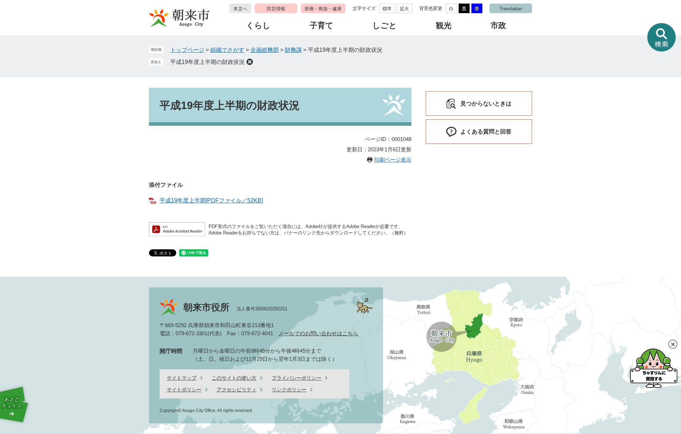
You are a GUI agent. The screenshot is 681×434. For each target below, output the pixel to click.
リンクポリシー (289, 389)
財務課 (293, 50)
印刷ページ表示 (392, 159)
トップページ (187, 50)
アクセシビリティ (236, 389)
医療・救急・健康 (323, 8)
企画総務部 (264, 50)
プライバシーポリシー (296, 378)
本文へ (240, 8)
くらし (258, 25)
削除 (250, 62)
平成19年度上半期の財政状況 (207, 62)
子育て (321, 25)
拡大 (404, 8)
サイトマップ (181, 378)
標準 (387, 8)
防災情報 (276, 8)
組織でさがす (227, 50)
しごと (384, 25)
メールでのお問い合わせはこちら (318, 333)
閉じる (672, 344)
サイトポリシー (184, 389)
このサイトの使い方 (234, 378)
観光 (444, 25)
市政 (498, 25)
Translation (510, 8)
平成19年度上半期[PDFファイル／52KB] (211, 200)
